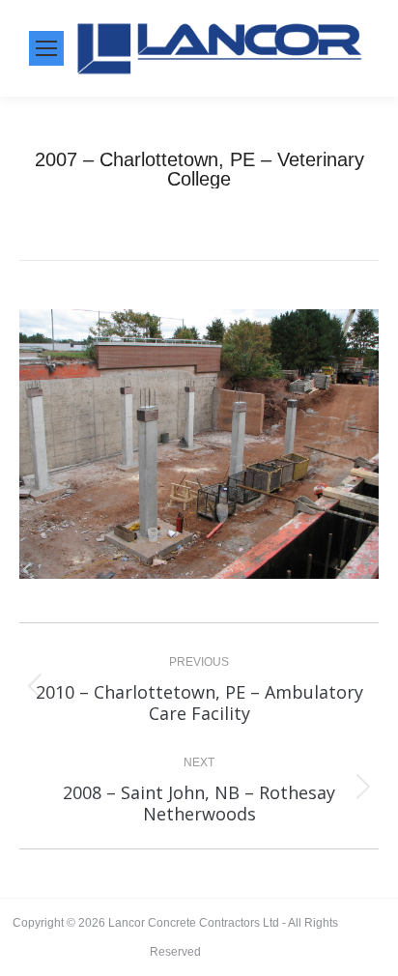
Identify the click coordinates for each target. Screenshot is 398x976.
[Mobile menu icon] (46, 48)
